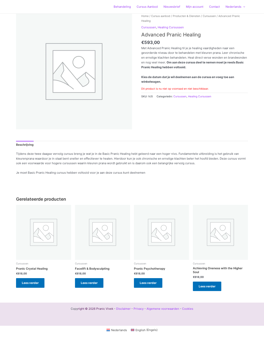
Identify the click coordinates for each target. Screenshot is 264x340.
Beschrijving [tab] (25, 144)
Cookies (187, 309)
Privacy (139, 309)
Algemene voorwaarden (162, 309)
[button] (243, 6)
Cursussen (209, 16)
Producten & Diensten (186, 16)
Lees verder (30, 283)
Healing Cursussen (171, 27)
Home (145, 16)
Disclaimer (123, 309)
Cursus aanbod (160, 16)
